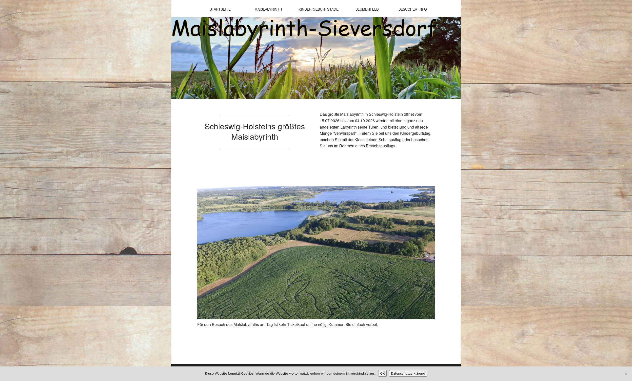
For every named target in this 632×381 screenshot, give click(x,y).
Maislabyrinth (268, 9)
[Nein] (625, 373)
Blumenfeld (367, 9)
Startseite (220, 9)
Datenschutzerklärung (408, 373)
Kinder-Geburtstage (318, 9)
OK (382, 373)
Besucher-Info (412, 9)
